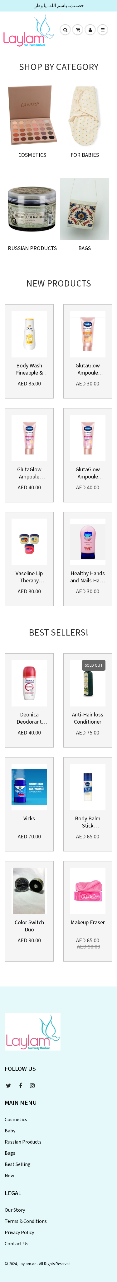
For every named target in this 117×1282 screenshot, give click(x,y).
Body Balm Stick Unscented (87, 822)
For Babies (85, 155)
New (9, 1175)
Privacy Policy (19, 1232)
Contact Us (16, 1243)
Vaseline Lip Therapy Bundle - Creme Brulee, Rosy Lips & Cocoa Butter (29, 577)
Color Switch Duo (29, 926)
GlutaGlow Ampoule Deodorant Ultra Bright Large (29, 473)
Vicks (29, 818)
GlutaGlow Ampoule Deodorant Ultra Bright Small (88, 473)
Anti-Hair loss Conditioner (87, 718)
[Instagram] (32, 1085)
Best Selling (18, 1164)
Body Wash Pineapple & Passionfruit (29, 369)
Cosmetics (32, 155)
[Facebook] (20, 1085)
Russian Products (32, 248)
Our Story (15, 1210)
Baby (10, 1130)
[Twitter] (8, 1085)
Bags (84, 248)
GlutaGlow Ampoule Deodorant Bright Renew (88, 369)
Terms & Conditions (26, 1221)
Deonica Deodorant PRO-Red (29, 718)
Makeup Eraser (88, 922)
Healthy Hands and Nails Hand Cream (87, 577)
